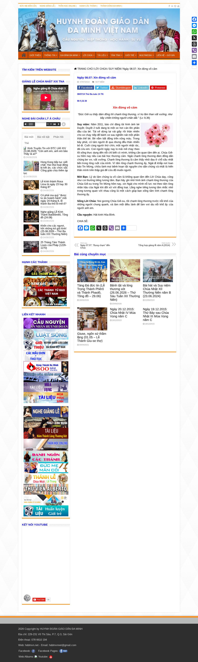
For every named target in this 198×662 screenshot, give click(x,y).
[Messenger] (194, 25)
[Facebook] (169, 6)
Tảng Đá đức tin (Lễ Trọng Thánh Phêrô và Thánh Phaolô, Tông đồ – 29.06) (91, 291)
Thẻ (26, 143)
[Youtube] (178, 6)
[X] (194, 38)
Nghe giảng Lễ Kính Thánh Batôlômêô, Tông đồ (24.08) (54, 214)
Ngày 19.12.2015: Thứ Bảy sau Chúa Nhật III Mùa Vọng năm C (156, 314)
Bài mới (28, 136)
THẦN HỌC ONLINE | (67, 6)
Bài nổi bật (43, 136)
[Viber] (194, 50)
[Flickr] (172, 6)
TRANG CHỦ (24, 55)
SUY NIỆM (115, 68)
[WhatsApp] (194, 32)
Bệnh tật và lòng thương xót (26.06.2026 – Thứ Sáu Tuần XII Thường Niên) (125, 292)
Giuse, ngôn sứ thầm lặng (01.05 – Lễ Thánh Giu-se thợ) (91, 337)
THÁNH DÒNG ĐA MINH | (111, 6)
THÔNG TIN (49, 55)
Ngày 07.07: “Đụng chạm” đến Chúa (95, 245)
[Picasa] (175, 6)
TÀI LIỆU (101, 55)
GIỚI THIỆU (35, 55)
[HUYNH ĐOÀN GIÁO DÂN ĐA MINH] (99, 30)
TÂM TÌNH (115, 55)
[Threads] (194, 44)
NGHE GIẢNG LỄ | (47, 6)
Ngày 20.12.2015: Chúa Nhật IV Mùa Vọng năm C (123, 312)
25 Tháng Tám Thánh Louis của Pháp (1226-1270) (54, 245)
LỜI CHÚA (88, 55)
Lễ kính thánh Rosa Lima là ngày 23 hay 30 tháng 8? (54, 184)
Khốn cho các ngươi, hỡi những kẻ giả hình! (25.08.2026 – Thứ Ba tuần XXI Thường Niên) (54, 230)
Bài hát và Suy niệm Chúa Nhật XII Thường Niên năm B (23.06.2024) (157, 291)
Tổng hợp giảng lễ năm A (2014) (154, 244)
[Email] (194, 56)
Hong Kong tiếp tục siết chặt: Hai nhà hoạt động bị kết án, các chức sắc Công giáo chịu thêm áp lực (46, 168)
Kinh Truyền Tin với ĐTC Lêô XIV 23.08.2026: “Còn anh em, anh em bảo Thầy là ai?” (46, 151)
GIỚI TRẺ (129, 55)
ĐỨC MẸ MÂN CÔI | (28, 6)
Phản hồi (58, 136)
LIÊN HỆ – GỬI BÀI (166, 55)
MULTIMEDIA (145, 55)
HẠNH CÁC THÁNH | (88, 6)
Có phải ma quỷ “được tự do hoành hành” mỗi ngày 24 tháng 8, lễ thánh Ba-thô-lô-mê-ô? (54, 199)
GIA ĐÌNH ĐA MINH (69, 55)
